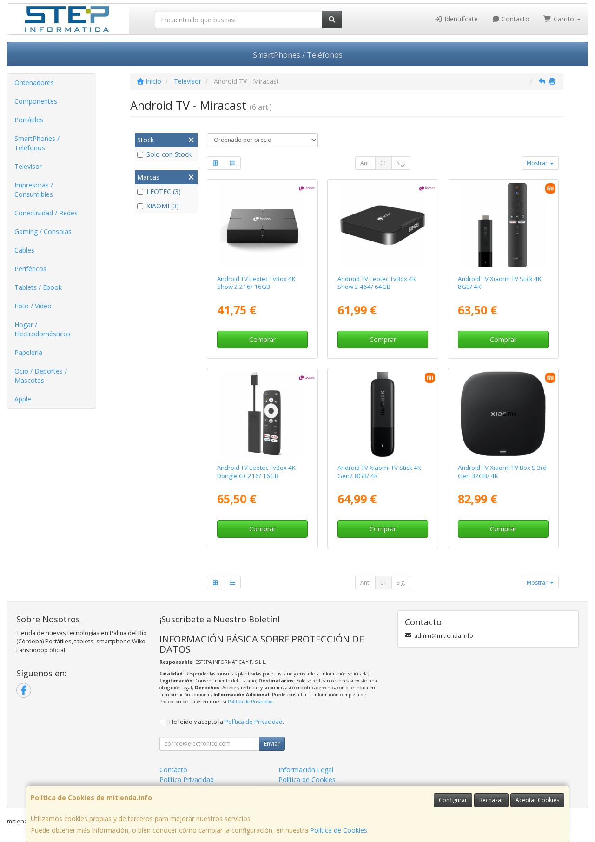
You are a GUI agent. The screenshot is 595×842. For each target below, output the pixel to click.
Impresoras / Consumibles (33, 189)
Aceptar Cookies (537, 800)
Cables (24, 250)
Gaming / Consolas (43, 231)
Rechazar (491, 800)
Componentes (35, 101)
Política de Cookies (338, 830)
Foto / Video (33, 305)
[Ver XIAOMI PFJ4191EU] (503, 414)
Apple (22, 398)
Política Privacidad (186, 779)
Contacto (514, 18)
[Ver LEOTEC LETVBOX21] (382, 225)
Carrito (564, 18)
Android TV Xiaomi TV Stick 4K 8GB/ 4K (500, 282)
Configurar (453, 800)
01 (383, 163)
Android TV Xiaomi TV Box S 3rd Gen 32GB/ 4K (502, 471)
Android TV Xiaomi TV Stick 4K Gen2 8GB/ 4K (379, 471)
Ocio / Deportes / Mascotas (40, 376)
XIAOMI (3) (162, 205)
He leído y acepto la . (226, 722)
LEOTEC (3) (163, 191)
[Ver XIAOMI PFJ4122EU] (503, 225)
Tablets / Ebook (38, 287)
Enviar (272, 744)
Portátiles (28, 119)
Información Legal (305, 769)
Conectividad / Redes (46, 212)
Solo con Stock (169, 154)
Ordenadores (34, 82)
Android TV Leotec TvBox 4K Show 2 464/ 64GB (376, 282)
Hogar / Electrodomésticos (42, 329)
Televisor (28, 166)
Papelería (28, 352)
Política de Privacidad (250, 701)
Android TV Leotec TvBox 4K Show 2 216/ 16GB (256, 282)
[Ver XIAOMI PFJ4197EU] (382, 414)
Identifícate (460, 18)
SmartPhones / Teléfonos (298, 55)
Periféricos (30, 268)
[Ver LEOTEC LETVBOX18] (262, 225)
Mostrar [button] (538, 163)
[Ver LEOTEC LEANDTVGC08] (262, 414)
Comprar (262, 339)
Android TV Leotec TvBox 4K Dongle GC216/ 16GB (256, 471)
